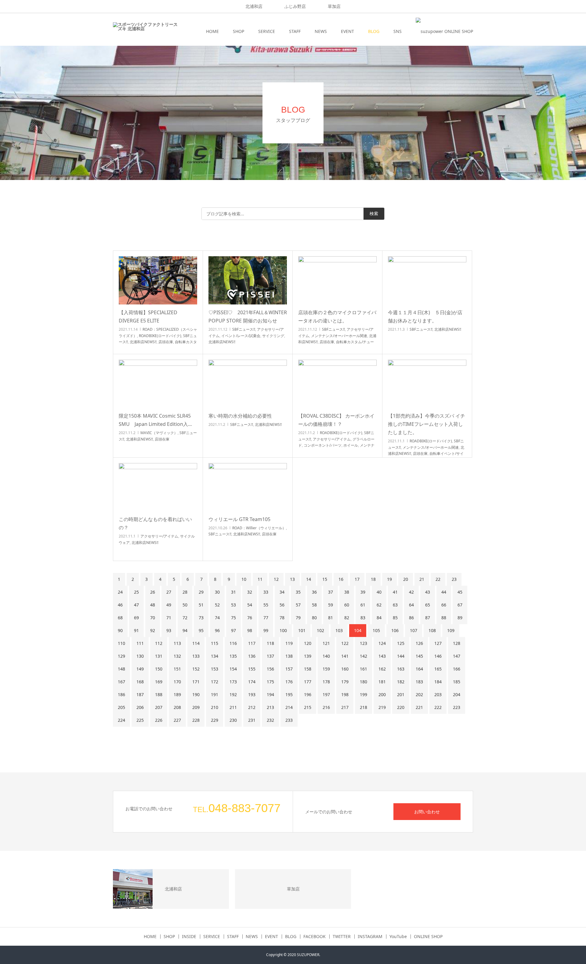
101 (302, 630)
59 (330, 605)
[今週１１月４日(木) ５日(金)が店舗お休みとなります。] (427, 280)
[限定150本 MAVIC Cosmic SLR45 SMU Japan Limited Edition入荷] (158, 384)
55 (265, 605)
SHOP (238, 31)
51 (201, 605)
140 (326, 656)
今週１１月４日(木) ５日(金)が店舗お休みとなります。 (425, 316)
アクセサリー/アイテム (332, 439)
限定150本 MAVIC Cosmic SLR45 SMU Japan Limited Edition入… (155, 419)
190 (196, 694)
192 (233, 694)
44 (443, 592)
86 (411, 617)
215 (307, 707)
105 (376, 630)
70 (152, 617)
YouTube (398, 936)
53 (233, 605)
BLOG (373, 31)
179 (345, 682)
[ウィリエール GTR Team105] (247, 487)
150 (158, 669)
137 (270, 656)
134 (214, 656)
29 (201, 592)
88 (443, 617)
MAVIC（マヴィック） (159, 432)
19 (389, 579)
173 (233, 682)
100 (283, 630)
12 (276, 579)
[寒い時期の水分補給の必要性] (247, 384)
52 (217, 605)
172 (214, 682)
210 (214, 707)
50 (185, 605)
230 (233, 720)
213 (270, 707)
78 (282, 617)
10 (243, 579)
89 (460, 617)
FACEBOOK (314, 936)
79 (298, 617)
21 (421, 579)
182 (400, 682)
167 (121, 682)
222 (438, 707)
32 (249, 592)
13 (292, 579)
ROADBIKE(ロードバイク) (160, 335)
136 (251, 656)
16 (340, 579)
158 (307, 669)
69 (136, 617)
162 (382, 669)
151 (177, 669)
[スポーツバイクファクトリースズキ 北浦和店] (145, 31)
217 (345, 707)
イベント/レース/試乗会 (240, 335)
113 (177, 643)
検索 (374, 213)
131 (158, 656)
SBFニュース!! (243, 329)
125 (400, 643)
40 (379, 592)
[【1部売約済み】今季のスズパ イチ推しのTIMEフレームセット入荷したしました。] (427, 384)
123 (363, 643)
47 (136, 605)
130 (140, 656)
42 (411, 592)
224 (121, 720)
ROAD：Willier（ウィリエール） (259, 528)
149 (140, 669)
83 (362, 617)
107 (413, 630)
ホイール (350, 445)
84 (379, 617)
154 (233, 669)
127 (438, 643)
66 (443, 605)
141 (345, 656)
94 (185, 630)
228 (196, 720)
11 (260, 579)
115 (214, 643)
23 (454, 579)
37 (330, 592)
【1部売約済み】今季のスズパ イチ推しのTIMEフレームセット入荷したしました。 (426, 424)
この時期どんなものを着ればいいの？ (155, 523)
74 (217, 617)
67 (460, 605)
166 (456, 669)
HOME (212, 31)
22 (438, 579)
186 (121, 694)
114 (196, 643)
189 (177, 694)
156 (270, 669)
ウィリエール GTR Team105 (239, 519)
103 (339, 630)
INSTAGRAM (370, 936)
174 (251, 682)
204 (456, 694)
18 (373, 579)
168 (140, 682)
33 (265, 592)
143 (382, 656)
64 (411, 605)
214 (289, 707)
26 (152, 592)
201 (400, 694)
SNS (397, 31)
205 (121, 707)
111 (140, 643)
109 (450, 630)
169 (158, 682)
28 (185, 592)
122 (345, 643)
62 (379, 605)
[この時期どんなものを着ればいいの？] (158, 487)
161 (363, 669)
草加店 (334, 6)
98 (249, 630)
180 (363, 682)
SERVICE (266, 31)
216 (326, 707)
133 (196, 656)
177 (307, 682)
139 (307, 656)
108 (432, 630)
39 (362, 592)
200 (382, 694)
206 (140, 707)
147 (456, 656)
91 (136, 630)
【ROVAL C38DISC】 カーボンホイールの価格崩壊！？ (336, 419)
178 (326, 682)
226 (158, 720)
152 (196, 669)
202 (419, 694)
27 (168, 592)
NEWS (321, 31)
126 (419, 643)
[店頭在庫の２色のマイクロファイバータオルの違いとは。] (337, 280)
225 (140, 720)
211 (233, 707)
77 (265, 617)
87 (427, 617)
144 (400, 656)
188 (158, 694)
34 (282, 592)
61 (362, 605)
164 (419, 669)
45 (460, 592)
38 (346, 592)
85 (395, 617)
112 (158, 643)
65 (427, 605)
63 (395, 605)
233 (289, 720)
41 (395, 592)
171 (196, 682)
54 (249, 605)
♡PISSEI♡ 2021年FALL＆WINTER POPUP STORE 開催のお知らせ (247, 316)
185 (456, 682)
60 (346, 605)
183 (419, 682)
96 (217, 630)
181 (382, 682)
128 (456, 643)
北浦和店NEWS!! (143, 341)
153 (214, 669)
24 (120, 592)
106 (395, 630)
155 (251, 669)
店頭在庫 (165, 341)
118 (270, 643)
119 (289, 643)
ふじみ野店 (295, 6)
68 (120, 617)
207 (158, 707)
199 (363, 694)
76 (249, 617)
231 (251, 720)
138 (289, 656)
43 (427, 592)
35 (298, 592)
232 (270, 720)
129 (121, 656)
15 (324, 579)
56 (282, 605)
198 (345, 694)
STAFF (295, 31)
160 (345, 669)
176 (289, 682)
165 (438, 669)
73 (201, 617)
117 (251, 643)
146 (438, 656)
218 (363, 707)
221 (419, 707)
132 (177, 656)
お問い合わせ (427, 812)
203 (438, 694)
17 (357, 579)
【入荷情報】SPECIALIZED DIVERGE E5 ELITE (148, 316)
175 (270, 682)
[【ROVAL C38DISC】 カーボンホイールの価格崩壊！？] (337, 384)
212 (251, 707)
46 (120, 605)
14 (308, 579)
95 (201, 630)
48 (152, 605)
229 (214, 720)
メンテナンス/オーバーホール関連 (339, 335)
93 (168, 630)
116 (233, 643)
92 (152, 630)
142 (363, 656)
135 (233, 656)
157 (289, 669)
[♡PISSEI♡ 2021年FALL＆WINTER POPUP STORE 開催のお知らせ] (247, 280)
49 (168, 605)
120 (307, 643)
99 (265, 630)
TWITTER (342, 936)
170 (177, 682)
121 (326, 643)
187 (140, 694)
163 (400, 669)
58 (314, 605)
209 (196, 707)
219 (382, 707)
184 (438, 682)
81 (330, 617)
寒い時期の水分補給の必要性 (240, 415)
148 (121, 669)
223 (456, 707)
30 (217, 592)
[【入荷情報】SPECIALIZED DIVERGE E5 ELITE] (158, 280)
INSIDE (189, 936)
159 (326, 669)
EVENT (347, 31)
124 (382, 643)
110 (121, 643)
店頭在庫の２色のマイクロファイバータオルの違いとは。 (337, 316)
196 (307, 694)
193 (251, 694)
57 (298, 605)
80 (314, 617)
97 (233, 630)
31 (233, 592)
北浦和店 (253, 6)
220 (400, 707)
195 (289, 694)
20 (405, 579)
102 (320, 630)
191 (214, 694)
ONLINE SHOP (428, 936)
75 (233, 617)
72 (185, 617)
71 (168, 617)
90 (120, 630)
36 (314, 592)
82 (346, 617)
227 (177, 720)
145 (419, 656)
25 (136, 592)
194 (270, 694)
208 (177, 707)
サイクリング (273, 335)
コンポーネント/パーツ (323, 445)
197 (326, 694)
